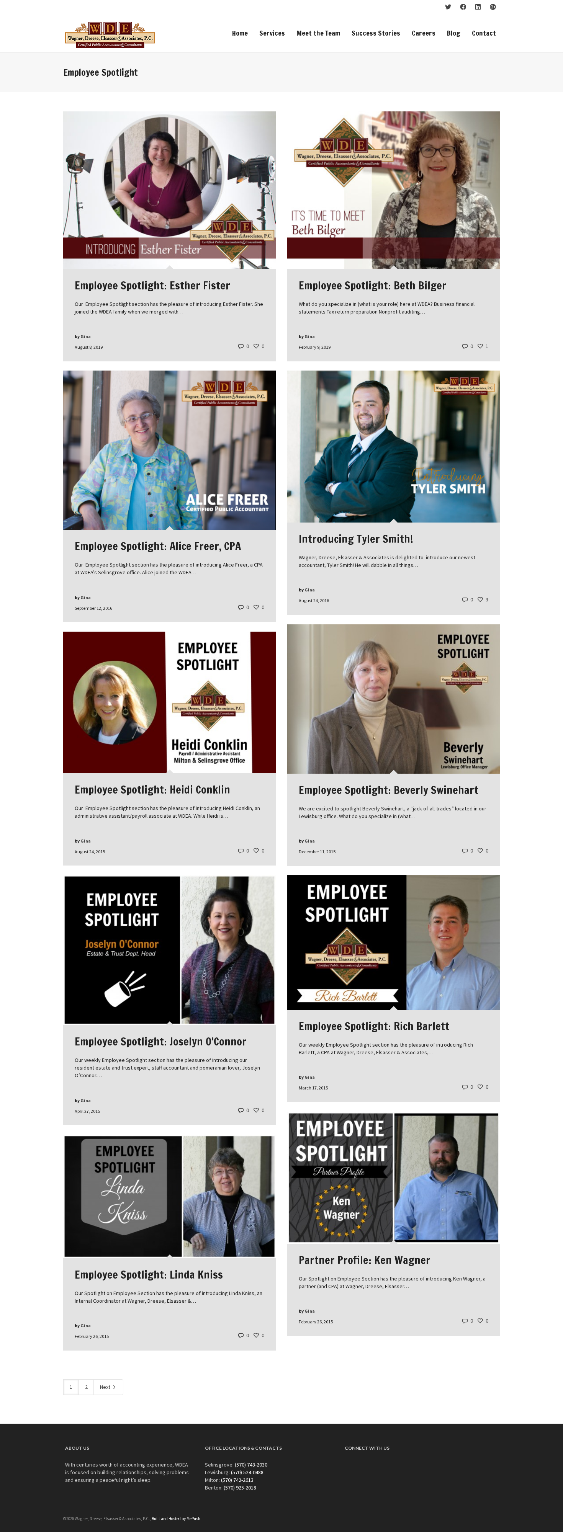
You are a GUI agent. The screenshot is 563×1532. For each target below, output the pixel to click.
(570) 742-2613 (237, 1479)
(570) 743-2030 (251, 1464)
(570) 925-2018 (240, 1487)
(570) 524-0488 (247, 1472)
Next (105, 1386)
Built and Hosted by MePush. (176, 1518)
